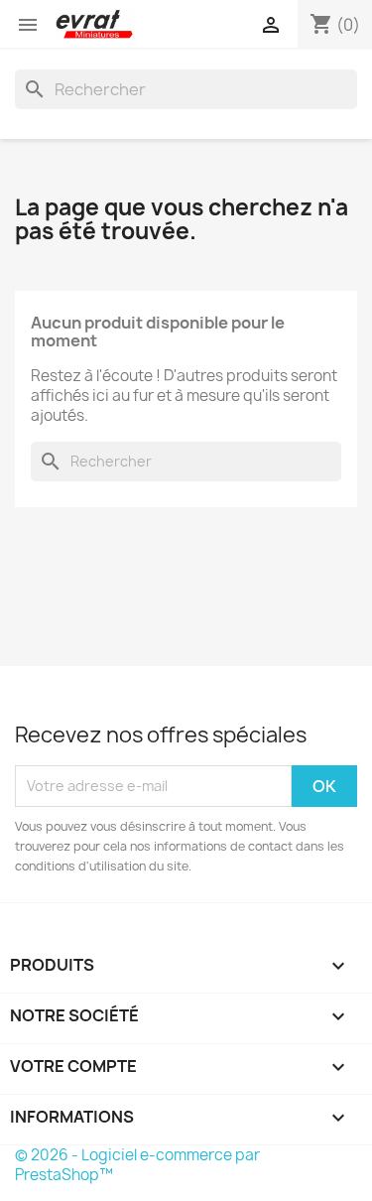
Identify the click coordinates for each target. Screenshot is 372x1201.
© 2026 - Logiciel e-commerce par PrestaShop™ (137, 1164)
